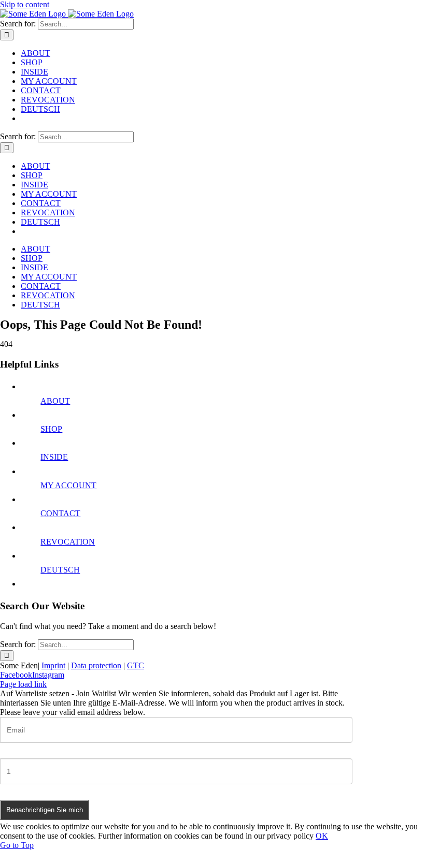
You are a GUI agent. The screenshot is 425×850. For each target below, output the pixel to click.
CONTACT (60, 513)
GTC (135, 665)
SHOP (51, 428)
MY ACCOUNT (68, 485)
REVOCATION (67, 541)
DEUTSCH (60, 569)
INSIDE (54, 456)
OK (322, 835)
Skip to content (24, 4)
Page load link (23, 684)
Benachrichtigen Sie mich (44, 810)
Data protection (96, 665)
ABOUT (55, 401)
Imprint (53, 665)
